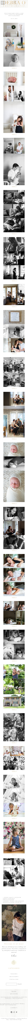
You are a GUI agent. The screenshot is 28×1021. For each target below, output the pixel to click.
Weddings (14, 974)
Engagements (13, 976)
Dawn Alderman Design (15, 1019)
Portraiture (14, 979)
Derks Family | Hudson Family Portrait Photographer (12, 899)
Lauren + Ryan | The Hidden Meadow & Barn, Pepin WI (13, 901)
